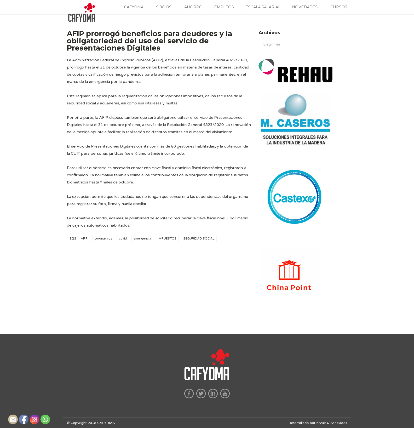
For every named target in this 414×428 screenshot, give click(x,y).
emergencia (142, 238)
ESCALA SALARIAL (263, 7)
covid (123, 238)
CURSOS (338, 7)
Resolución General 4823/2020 (195, 124)
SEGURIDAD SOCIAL (198, 238)
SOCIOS (164, 7)
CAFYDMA (134, 7)
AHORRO (193, 7)
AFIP (84, 238)
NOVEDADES (305, 7)
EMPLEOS (224, 7)
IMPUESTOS (167, 238)
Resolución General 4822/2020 (218, 60)
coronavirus (103, 238)
